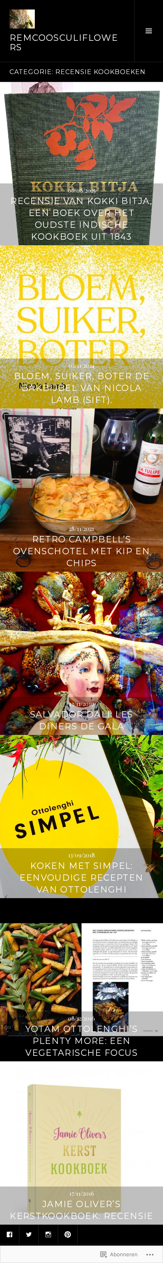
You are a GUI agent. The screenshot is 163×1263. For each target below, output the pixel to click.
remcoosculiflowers (63, 42)
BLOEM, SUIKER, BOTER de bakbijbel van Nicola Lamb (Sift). (82, 388)
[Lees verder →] (81, 163)
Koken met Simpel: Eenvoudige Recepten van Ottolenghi (81, 877)
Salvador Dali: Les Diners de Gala (81, 720)
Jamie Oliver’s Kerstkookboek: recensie (81, 1210)
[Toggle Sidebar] (148, 31)
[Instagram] (48, 1234)
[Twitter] (28, 1234)
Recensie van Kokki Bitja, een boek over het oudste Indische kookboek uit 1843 (81, 219)
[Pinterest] (67, 1234)
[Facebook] (9, 1234)
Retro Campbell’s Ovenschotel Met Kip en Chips (81, 551)
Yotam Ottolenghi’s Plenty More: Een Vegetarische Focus (81, 1041)
